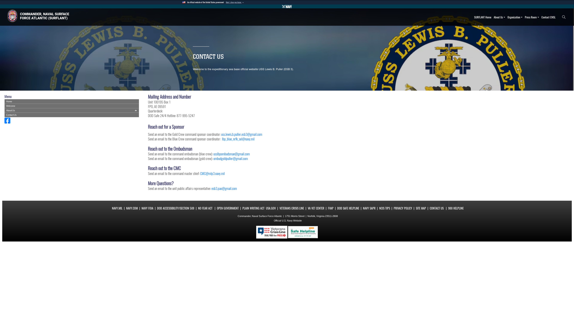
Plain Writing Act (253, 208)
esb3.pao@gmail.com (224, 188)
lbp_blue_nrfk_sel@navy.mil (238, 139)
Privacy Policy (403, 208)
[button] (235, 2)
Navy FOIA (147, 208)
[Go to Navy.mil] (287, 6)
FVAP (330, 208)
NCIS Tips (384, 208)
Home (9, 101)
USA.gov (271, 208)
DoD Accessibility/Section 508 (175, 208)
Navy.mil (117, 208)
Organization (513, 17)
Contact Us (11, 115)
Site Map (421, 208)
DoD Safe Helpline (348, 208)
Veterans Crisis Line (292, 208)
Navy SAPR (369, 208)
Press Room (531, 17)
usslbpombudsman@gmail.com (231, 153)
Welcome (10, 106)
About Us (498, 17)
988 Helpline (456, 208)
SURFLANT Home (482, 17)
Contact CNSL (548, 17)
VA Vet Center (316, 208)
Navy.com (132, 208)
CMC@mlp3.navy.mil (212, 173)
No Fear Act (205, 208)
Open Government (228, 208)
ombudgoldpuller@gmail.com (230, 158)
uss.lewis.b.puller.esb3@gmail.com (241, 134)
